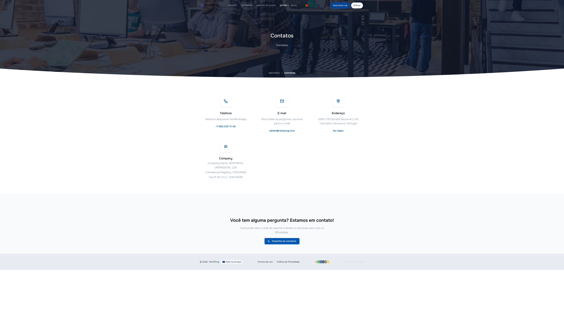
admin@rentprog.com (282, 130)
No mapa (338, 130)
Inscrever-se (340, 5)
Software (246, 5)
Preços (233, 5)
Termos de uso (265, 261)
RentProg (274, 73)
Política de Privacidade (288, 261)
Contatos (289, 73)
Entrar (357, 5)
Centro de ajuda (266, 5)
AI (354, 261)
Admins (348, 261)
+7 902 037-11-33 (226, 126)
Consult (360, 261)
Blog (294, 5)
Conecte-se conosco (283, 241)
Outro (283, 5)
